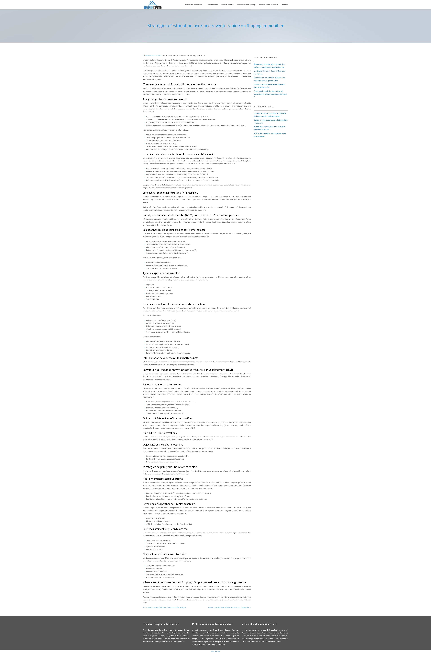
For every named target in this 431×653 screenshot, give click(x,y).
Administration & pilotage (246, 5)
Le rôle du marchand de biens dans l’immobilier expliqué (165, 608)
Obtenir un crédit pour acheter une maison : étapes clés (228, 608)
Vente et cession (212, 5)
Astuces (285, 5)
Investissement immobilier (268, 5)
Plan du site (215, 652)
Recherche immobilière (193, 5)
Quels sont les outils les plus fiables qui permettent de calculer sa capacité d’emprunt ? (270, 94)
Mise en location (227, 5)
